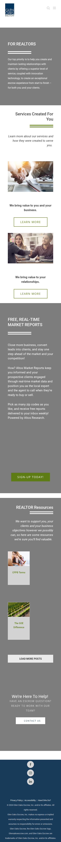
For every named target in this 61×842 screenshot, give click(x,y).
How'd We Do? (44, 800)
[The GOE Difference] (19, 604)
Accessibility (30, 800)
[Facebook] (30, 764)
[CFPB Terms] (19, 553)
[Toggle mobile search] (48, 8)
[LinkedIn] (30, 781)
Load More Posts (30, 658)
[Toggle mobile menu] (54, 8)
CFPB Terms (18, 572)
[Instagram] (30, 772)
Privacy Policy (16, 800)
